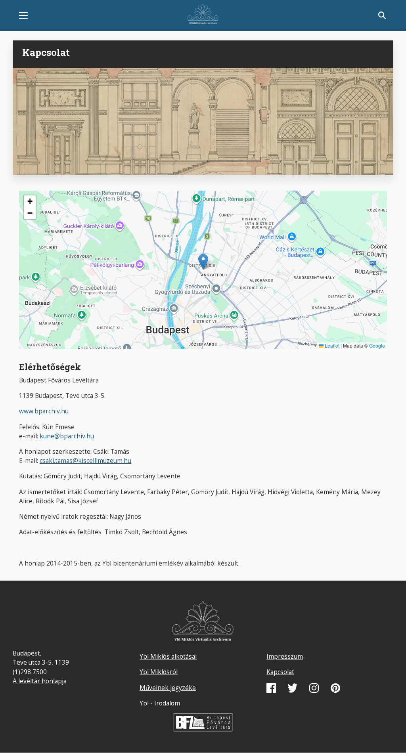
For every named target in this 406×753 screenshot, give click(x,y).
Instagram (314, 688)
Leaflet (331, 345)
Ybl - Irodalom (160, 703)
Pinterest (335, 688)
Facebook (271, 688)
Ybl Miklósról (159, 671)
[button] (203, 262)
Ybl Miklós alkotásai (168, 656)
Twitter (292, 688)
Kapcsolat (280, 671)
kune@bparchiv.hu (67, 436)
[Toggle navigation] (23, 15)
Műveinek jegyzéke (168, 687)
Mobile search (382, 15)
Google (377, 345)
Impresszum (284, 656)
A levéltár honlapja (40, 681)
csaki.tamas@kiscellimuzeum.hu (85, 460)
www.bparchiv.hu (44, 411)
